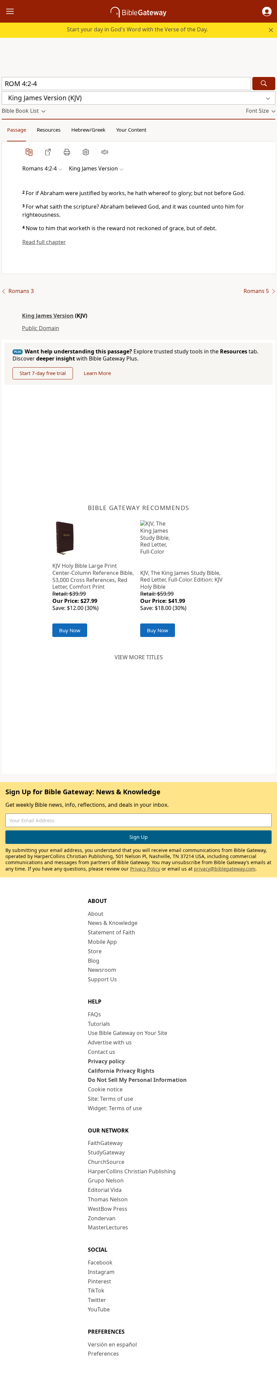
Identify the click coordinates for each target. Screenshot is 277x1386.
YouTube (99, 1309)
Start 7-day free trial (43, 373)
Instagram (101, 1272)
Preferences (103, 1353)
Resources (48, 129)
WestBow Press (107, 1208)
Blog (93, 960)
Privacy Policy (145, 868)
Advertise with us (110, 1042)
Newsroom (102, 970)
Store (95, 951)
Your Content (131, 129)
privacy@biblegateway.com (224, 868)
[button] (267, 11)
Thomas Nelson (108, 1199)
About (95, 913)
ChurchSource (106, 1162)
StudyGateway (106, 1152)
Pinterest (99, 1281)
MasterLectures (108, 1227)
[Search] (263, 83)
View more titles (139, 657)
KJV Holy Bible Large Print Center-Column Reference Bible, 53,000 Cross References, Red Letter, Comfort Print (93, 576)
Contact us (101, 1052)
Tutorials (99, 1024)
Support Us (102, 979)
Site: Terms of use (110, 1098)
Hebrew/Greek (88, 129)
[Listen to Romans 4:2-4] (104, 151)
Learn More (97, 373)
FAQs (94, 1014)
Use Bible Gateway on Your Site (127, 1033)
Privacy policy (106, 1061)
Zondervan (102, 1218)
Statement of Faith (111, 932)
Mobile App (102, 941)
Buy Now (69, 630)
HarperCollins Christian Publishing (132, 1171)
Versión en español (112, 1344)
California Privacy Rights (121, 1070)
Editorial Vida (105, 1190)
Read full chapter (44, 242)
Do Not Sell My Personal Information (137, 1080)
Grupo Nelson (106, 1180)
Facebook (100, 1262)
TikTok (96, 1290)
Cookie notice (105, 1089)
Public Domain (40, 328)
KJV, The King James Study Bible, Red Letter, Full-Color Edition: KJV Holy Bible (181, 580)
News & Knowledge (112, 923)
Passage (16, 129)
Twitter (97, 1300)
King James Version (48, 315)
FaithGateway (105, 1143)
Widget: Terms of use (115, 1108)
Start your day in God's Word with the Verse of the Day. (137, 29)
